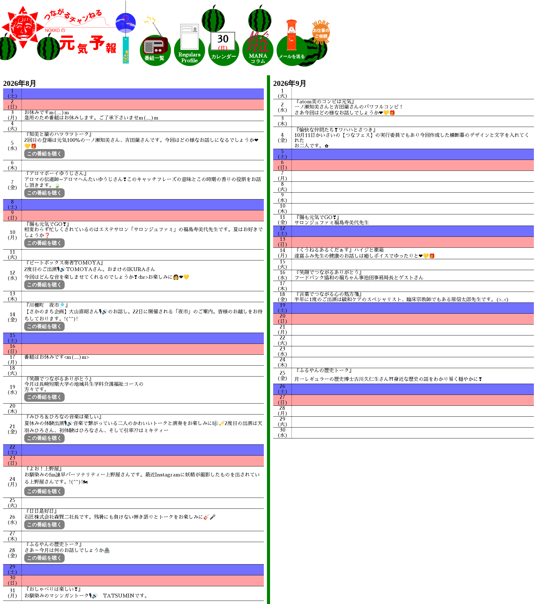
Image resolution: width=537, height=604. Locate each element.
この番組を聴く (44, 153)
